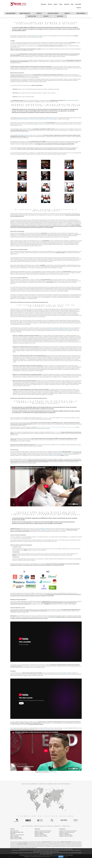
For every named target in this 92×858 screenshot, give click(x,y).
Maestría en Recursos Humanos (41, 836)
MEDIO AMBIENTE (81, 13)
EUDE (55, 432)
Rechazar (66, 856)
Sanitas (74, 451)
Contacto (78, 7)
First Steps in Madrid (48, 455)
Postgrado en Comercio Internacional (66, 832)
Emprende (66, 4)
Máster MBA (12, 833)
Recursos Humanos (69, 100)
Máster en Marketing (14, 836)
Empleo (55, 4)
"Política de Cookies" (53, 856)
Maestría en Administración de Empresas (43, 830)
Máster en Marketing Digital (15, 837)
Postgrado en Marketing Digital (65, 834)
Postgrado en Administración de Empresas (67, 830)
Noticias (50, 4)
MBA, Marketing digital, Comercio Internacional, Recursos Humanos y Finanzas (35, 118)
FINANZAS (67, 13)
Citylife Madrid (56, 455)
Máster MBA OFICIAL (14, 830)
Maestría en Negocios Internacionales (42, 832)
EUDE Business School (51, 117)
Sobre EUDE (78, 4)
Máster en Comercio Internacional (17, 834)
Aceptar (61, 856)
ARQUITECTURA (32, 16)
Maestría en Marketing (39, 833)
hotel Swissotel (41, 122)
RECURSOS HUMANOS (53, 13)
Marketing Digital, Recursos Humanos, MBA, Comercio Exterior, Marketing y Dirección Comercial (56, 427)
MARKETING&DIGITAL (25, 13)
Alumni (60, 4)
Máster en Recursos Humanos (16, 838)
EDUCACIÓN (60, 16)
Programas (43, 4)
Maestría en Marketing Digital (40, 834)
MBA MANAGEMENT (11, 13)
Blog (72, 4)
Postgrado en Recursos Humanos (66, 836)
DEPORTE (46, 16)
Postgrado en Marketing (64, 833)
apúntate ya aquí (53, 771)
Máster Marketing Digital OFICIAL (16, 832)
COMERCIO (39, 13)
